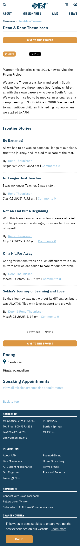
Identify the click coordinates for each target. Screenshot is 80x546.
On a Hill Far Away (17, 253)
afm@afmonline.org (15, 437)
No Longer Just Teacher (22, 178)
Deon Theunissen (20, 274)
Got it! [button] (19, 539)
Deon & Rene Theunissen (25, 311)
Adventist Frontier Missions (40, 6)
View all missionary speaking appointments (33, 388)
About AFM (9, 455)
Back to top (11, 401)
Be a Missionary (12, 461)
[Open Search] (4, 4)
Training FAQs (11, 478)
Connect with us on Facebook (21, 496)
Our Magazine (11, 472)
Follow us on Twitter (15, 501)
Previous (34, 332)
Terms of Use (51, 466)
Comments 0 (51, 166)
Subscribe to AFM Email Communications (28, 507)
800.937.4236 (23, 426)
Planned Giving (52, 455)
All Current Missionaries (17, 466)
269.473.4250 (26, 421)
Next (48, 332)
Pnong (9, 354)
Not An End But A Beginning (25, 211)
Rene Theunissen (20, 161)
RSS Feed (9, 54)
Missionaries (9, 21)
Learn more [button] (58, 529)
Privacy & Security (54, 472)
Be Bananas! (13, 140)
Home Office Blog (53, 461)
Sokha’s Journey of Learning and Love (33, 291)
